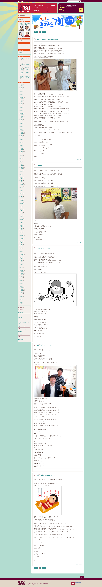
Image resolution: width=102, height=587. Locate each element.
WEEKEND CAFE (21, 319)
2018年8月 (21, 223)
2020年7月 (21, 190)
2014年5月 (21, 298)
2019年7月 (21, 207)
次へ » (44, 31)
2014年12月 (21, 287)
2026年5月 (21, 88)
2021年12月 (21, 165)
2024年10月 (21, 116)
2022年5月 (21, 158)
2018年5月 (21, 228)
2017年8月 (21, 241)
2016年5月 (21, 263)
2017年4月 (21, 247)
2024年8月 (21, 119)
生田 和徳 (24, 23)
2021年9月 (21, 170)
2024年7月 (21, 120)
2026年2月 (21, 93)
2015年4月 (21, 282)
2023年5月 (21, 141)
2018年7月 (21, 225)
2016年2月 (21, 267)
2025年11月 (21, 97)
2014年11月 (21, 289)
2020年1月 (21, 199)
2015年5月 (21, 280)
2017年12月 (21, 235)
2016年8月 (21, 258)
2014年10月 (21, 290)
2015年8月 (21, 276)
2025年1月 (21, 111)
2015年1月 (21, 286)
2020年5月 (21, 193)
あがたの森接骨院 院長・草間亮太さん (47, 39)
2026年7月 (21, 85)
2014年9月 (21, 292)
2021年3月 (21, 178)
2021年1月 (21, 181)
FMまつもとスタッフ (22, 339)
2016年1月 (21, 268)
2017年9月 (21, 239)
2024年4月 (21, 125)
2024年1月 (21, 129)
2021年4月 (21, 177)
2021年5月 (21, 175)
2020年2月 (21, 197)
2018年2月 (21, 232)
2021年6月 (21, 174)
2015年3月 (21, 283)
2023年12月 (21, 130)
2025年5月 (21, 106)
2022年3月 (21, 161)
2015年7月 (21, 277)
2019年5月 (21, 210)
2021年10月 (21, 168)
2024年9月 (21, 117)
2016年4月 (21, 264)
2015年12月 (21, 270)
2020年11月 (21, 184)
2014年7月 (21, 295)
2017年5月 (21, 245)
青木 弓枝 (20, 23)
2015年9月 (21, 274)
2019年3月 (21, 213)
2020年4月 (21, 194)
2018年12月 (21, 218)
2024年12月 (21, 113)
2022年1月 (21, 164)
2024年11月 (21, 114)
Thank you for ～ (23, 74)
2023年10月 (21, 133)
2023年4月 (21, 142)
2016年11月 (21, 254)
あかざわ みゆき (24, 24)
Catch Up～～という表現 (43, 248)
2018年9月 (21, 222)
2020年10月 (21, 186)
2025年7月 (21, 103)
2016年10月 (21, 255)
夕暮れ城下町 (20, 317)
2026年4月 (21, 90)
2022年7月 (21, 155)
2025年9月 (21, 100)
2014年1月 (21, 303)
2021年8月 (21, 171)
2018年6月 (21, 226)
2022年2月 (21, 162)
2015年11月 (21, 271)
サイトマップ (29, 583)
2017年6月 (21, 244)
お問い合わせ (42, 583)
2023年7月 (21, 138)
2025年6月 (21, 104)
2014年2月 (21, 302)
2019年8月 (21, 206)
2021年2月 (21, 180)
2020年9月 (21, 187)
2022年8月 (21, 154)
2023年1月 (21, 146)
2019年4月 (21, 212)
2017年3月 (21, 248)
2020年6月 (21, 191)
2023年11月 (21, 132)
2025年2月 (21, 110)
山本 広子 (20, 334)
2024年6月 (21, 122)
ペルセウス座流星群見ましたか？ (46, 475)
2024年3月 (21, 126)
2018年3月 (21, 231)
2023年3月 (21, 143)
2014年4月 (21, 299)
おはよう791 (77, 159)
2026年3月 (21, 91)
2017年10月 (21, 238)
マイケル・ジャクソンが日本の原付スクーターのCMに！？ (25, 62)
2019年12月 (21, 200)
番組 (81, 159)
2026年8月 (21, 84)
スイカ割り (22, 79)
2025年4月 (21, 107)
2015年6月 (21, 279)
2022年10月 (21, 151)
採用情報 (46, 583)
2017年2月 (21, 250)
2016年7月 (21, 260)
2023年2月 (21, 145)
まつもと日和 (20, 314)
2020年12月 (21, 183)
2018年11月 (21, 219)
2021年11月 (21, 167)
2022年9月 (21, 152)
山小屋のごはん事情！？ (24, 64)
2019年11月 (21, 202)
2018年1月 (21, 234)
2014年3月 (21, 300)
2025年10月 (21, 98)
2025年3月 (21, 109)
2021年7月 (21, 173)
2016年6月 (21, 261)
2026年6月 (21, 87)
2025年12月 (21, 95)
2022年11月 (21, 149)
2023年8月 (21, 136)
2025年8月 (21, 101)
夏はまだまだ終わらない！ (44, 346)
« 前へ (35, 31)
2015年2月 (21, 284)
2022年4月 (21, 159)
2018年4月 (21, 229)
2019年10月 (21, 203)
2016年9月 (21, 257)
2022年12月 (21, 148)
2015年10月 (21, 273)
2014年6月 (21, 296)
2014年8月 (21, 293)
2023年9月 (21, 135)
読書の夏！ (40, 165)
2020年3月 (21, 196)
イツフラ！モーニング (22, 326)
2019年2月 (21, 215)
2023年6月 (21, 139)
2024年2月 (21, 127)
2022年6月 (21, 157)
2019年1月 (21, 216)
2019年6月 (21, 209)
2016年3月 (21, 266)
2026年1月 (21, 94)
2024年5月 (21, 123)
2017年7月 (21, 242)
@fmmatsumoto (78, 582)
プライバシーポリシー (36, 583)
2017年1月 (21, 251)
